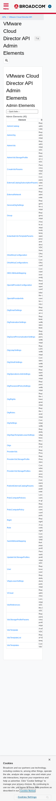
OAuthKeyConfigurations (17, 263)
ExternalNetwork (14, 194)
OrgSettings (12, 423)
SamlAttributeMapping (16, 541)
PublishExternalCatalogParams (20, 486)
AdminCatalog (13, 126)
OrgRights (11, 399)
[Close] (49, 760)
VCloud (10, 593)
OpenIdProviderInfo (15, 298)
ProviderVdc (12, 452)
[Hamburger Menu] (6, 4)
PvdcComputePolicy (15, 510)
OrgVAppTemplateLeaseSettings (21, 435)
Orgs (9, 445)
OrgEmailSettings (14, 310)
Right (9, 520)
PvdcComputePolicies (16, 498)
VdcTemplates (13, 645)
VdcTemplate (12, 630)
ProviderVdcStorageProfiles (18, 471)
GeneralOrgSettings (15, 205)
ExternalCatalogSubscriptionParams (22, 183)
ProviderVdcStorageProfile (18, 459)
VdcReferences (13, 605)
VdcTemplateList (14, 638)
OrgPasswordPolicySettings (18, 386)
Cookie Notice (27, 790)
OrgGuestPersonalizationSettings (21, 337)
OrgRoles (11, 413)
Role (9, 528)
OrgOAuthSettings (14, 362)
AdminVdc (11, 145)
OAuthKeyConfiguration (17, 255)
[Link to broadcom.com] (30, 6)
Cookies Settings (27, 797)
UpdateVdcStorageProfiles (18, 557)
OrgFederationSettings (16, 322)
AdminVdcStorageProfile (17, 157)
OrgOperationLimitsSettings (18, 374)
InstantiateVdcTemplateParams (20, 236)
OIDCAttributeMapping (16, 273)
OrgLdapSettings (14, 350)
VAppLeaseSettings (15, 581)
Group (9, 215)
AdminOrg (11, 135)
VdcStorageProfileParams (18, 620)
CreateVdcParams (15, 169)
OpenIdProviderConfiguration (19, 285)
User (9, 569)
